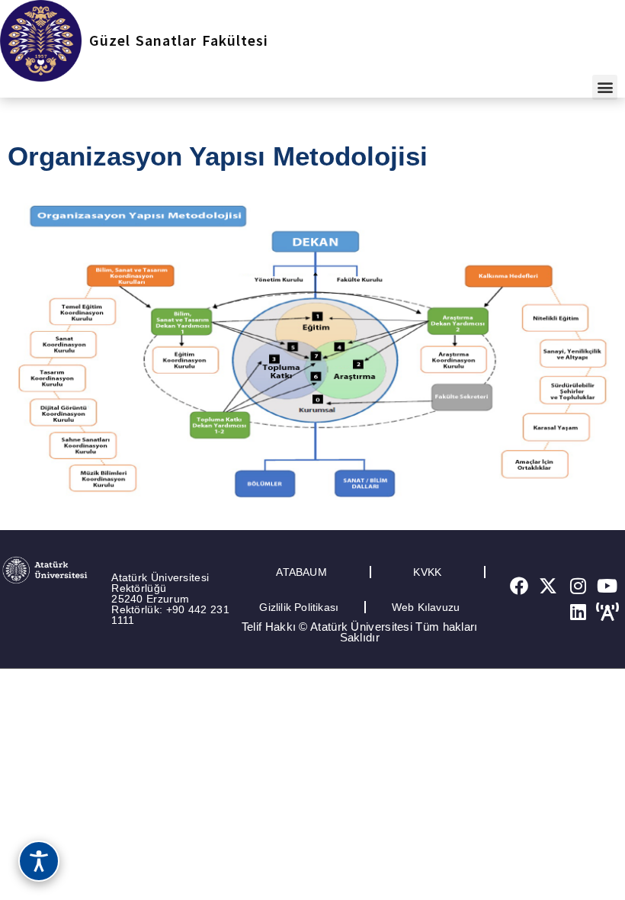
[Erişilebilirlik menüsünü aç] (38, 861)
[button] (604, 87)
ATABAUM (301, 572)
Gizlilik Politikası (298, 607)
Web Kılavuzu (426, 607)
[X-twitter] (549, 586)
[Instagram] (578, 586)
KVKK (427, 572)
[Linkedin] (578, 612)
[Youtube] (607, 586)
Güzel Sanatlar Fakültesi (178, 40)
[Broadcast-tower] (607, 612)
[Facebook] (519, 586)
